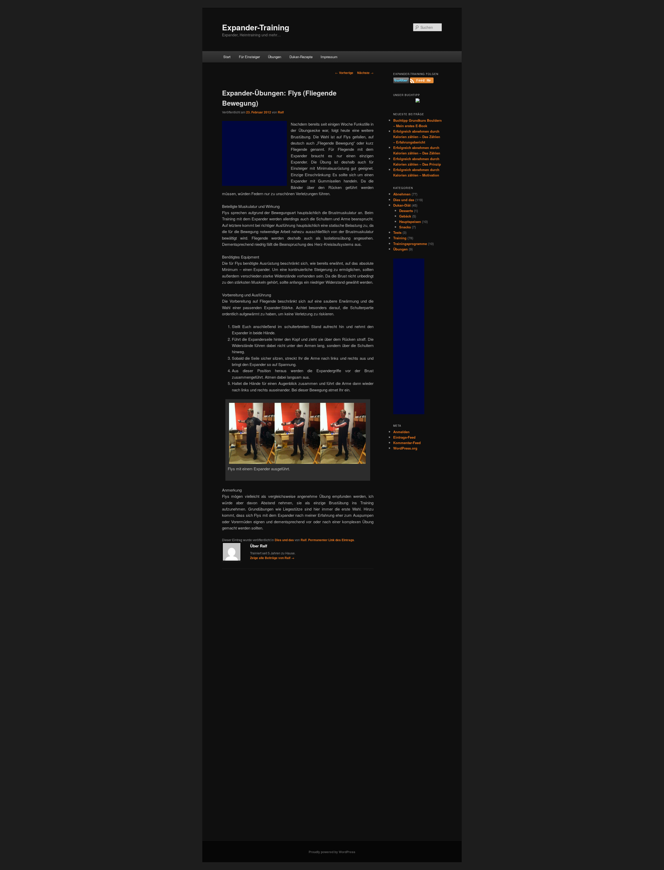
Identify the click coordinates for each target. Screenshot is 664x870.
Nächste (365, 72)
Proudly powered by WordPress (332, 851)
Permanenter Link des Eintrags (331, 540)
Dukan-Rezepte (301, 56)
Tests (397, 232)
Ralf (281, 112)
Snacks (405, 227)
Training (399, 237)
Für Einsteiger (249, 56)
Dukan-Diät (402, 205)
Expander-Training (255, 27)
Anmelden (401, 431)
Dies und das (284, 540)
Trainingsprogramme (410, 243)
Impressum (329, 56)
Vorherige (344, 72)
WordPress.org (405, 448)
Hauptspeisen (410, 221)
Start (227, 56)
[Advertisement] (254, 153)
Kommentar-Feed (407, 442)
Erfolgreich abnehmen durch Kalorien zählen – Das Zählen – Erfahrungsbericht (416, 137)
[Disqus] (298, 640)
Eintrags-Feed (404, 437)
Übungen (274, 56)
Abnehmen (402, 194)
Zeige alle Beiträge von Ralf (272, 557)
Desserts (406, 210)
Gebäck (405, 216)
